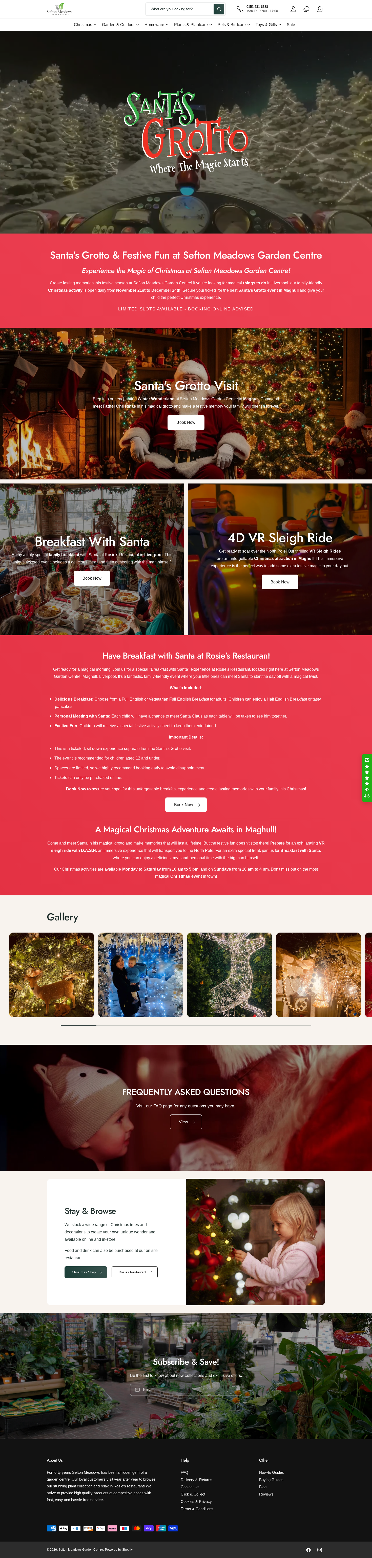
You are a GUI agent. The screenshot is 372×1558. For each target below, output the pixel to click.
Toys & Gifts (266, 25)
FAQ (184, 1472)
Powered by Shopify (119, 1549)
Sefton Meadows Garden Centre (80, 1549)
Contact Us (190, 1487)
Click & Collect (193, 1494)
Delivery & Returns (196, 1480)
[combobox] (186, 9)
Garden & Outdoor (118, 25)
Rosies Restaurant (132, 1272)
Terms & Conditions (197, 1509)
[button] (319, 9)
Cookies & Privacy (196, 1501)
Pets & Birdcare (232, 25)
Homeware (154, 25)
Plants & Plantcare (191, 25)
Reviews (266, 1494)
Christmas (83, 25)
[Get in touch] (306, 9)
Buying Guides (271, 1480)
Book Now (185, 422)
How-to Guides (271, 1472)
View (183, 1122)
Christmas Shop (84, 1272)
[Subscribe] (236, 1390)
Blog (262, 1487)
